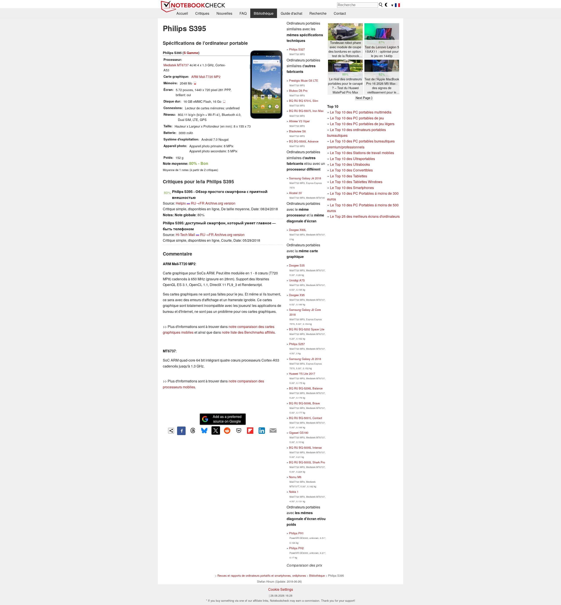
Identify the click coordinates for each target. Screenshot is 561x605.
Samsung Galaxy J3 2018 (305, 359)
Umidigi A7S (297, 280)
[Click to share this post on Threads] (193, 431)
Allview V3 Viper (299, 121)
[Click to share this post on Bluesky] (204, 431)
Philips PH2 (296, 548)
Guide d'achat (291, 13)
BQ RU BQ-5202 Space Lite (306, 329)
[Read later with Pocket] (238, 430)
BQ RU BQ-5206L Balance (306, 388)
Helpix (181, 203)
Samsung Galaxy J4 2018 (305, 178)
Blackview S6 (297, 131)
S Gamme (191, 52)
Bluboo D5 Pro (298, 90)
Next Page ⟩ (364, 97)
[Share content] (171, 431)
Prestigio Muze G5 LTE (303, 80)
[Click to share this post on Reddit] (227, 430)
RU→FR (197, 203)
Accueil (182, 13)
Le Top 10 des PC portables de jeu (357, 118)
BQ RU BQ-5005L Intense (305, 447)
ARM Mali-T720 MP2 (205, 76)
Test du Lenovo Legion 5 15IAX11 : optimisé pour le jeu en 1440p (382, 51)
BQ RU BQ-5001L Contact (305, 418)
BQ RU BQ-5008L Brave (304, 403)
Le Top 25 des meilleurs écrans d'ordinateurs (365, 216)
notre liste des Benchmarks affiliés (248, 332)
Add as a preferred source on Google (227, 419)
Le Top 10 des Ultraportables (352, 158)
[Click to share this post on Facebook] (181, 431)
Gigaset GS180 (298, 432)
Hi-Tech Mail (185, 234)
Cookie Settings (280, 589)
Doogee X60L (297, 230)
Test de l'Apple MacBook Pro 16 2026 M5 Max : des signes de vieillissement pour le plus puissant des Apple (381, 86)
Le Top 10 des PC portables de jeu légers (362, 123)
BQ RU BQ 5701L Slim (303, 101)
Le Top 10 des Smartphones (352, 187)
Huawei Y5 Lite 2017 (302, 373)
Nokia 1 (293, 492)
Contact (340, 13)
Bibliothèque (263, 13)
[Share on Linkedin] (261, 430)
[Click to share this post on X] (215, 430)
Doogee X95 (297, 295)
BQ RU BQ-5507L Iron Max (306, 111)
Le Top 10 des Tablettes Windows (356, 181)
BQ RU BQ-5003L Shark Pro (307, 462)
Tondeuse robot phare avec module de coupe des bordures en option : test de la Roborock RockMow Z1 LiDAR (345, 49)
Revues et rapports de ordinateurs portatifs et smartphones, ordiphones (261, 575)
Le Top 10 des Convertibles (351, 170)
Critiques (202, 13)
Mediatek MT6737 (176, 65)
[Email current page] (273, 431)
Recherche (318, 13)
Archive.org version (220, 203)
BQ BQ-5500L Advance (303, 141)
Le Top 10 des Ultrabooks (350, 164)
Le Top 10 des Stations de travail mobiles (362, 152)
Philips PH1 (296, 533)
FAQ (243, 13)
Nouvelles (224, 13)
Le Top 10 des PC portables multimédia (360, 112)
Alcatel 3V (295, 193)
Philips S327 (297, 49)
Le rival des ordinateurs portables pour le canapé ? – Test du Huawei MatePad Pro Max (345, 85)
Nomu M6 (295, 477)
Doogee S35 (297, 265)
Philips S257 (297, 344)
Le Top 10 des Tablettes (348, 175)
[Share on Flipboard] (250, 430)
